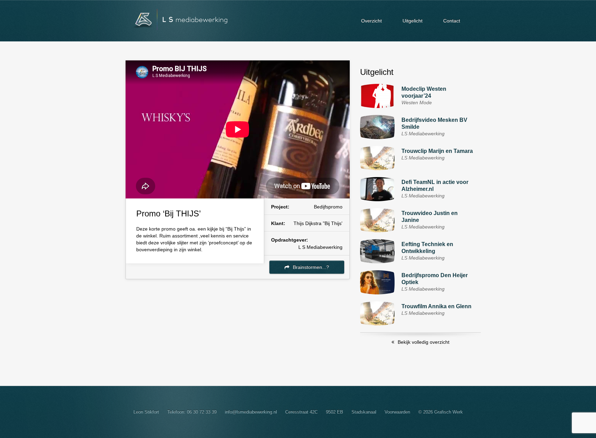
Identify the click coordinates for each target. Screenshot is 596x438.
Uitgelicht (413, 20)
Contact (451, 20)
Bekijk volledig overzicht (423, 342)
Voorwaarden (397, 412)
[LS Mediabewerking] (177, 21)
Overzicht (371, 20)
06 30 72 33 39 (202, 412)
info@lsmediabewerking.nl (251, 412)
